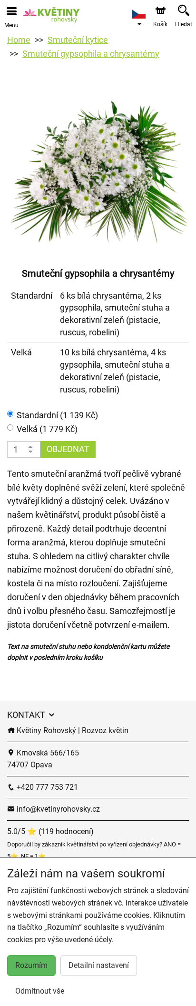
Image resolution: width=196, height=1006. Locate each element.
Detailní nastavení (99, 965)
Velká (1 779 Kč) (47, 429)
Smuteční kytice (78, 40)
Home (18, 40)
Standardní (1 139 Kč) (57, 415)
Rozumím (31, 965)
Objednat (68, 449)
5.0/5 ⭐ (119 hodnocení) (50, 831)
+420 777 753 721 (46, 787)
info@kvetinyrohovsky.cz (57, 809)
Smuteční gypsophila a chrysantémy (90, 54)
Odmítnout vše (39, 991)
